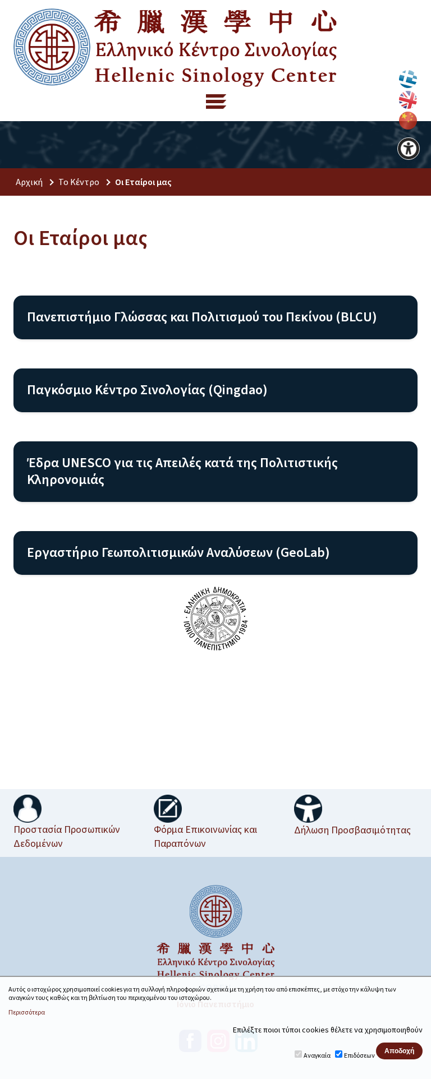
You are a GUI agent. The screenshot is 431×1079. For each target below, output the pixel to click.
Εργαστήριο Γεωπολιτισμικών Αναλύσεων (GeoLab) (178, 552)
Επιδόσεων (359, 1055)
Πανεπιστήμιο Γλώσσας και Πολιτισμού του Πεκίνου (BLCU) (202, 317)
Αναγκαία (317, 1055)
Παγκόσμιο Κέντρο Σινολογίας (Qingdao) (147, 390)
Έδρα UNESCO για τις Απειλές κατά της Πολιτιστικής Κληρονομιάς (182, 471)
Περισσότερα (26, 1012)
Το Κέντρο (78, 182)
